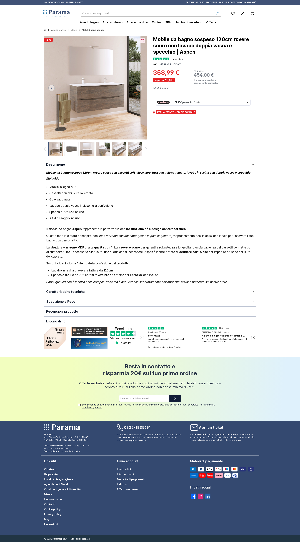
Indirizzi (122, 484)
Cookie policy (52, 509)
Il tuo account (125, 474)
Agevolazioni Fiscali (56, 484)
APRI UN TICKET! (74, 2)
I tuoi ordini (124, 469)
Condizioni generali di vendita (62, 489)
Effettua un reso (127, 489)
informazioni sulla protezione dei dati (158, 404)
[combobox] (147, 13)
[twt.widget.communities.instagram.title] (200, 496)
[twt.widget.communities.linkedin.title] (207, 496)
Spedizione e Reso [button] (60, 302)
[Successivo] (139, 88)
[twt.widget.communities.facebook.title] (193, 496)
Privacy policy (52, 514)
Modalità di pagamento (131, 479)
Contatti (49, 504)
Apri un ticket (211, 427)
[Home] (45, 30)
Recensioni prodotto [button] (62, 311)
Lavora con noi (53, 499)
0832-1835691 (137, 427)
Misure (48, 494)
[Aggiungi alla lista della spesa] (142, 40)
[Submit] (175, 398)
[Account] (243, 13)
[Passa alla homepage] (56, 13)
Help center (51, 474)
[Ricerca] (217, 13)
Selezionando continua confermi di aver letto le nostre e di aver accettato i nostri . (148, 406)
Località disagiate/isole (58, 479)
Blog (47, 519)
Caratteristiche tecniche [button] (65, 292)
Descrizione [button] (55, 164)
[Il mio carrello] (252, 13)
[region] (95, 96)
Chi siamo (50, 469)
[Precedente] (51, 88)
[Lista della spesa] (233, 13)
